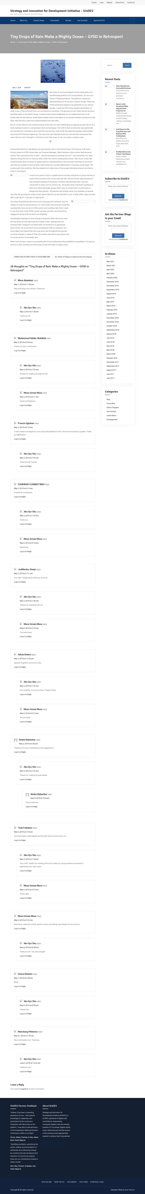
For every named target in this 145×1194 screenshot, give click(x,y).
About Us (23, 20)
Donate (94, 2)
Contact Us (131, 2)
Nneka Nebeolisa (27, 739)
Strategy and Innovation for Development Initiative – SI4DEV (51, 11)
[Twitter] (49, 1144)
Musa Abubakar (25, 280)
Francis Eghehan (26, 423)
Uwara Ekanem (25, 974)
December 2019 (113, 282)
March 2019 (111, 306)
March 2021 (111, 266)
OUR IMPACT (72, 1182)
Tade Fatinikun (25, 828)
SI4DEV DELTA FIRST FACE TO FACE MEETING (32, 257)
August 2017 (111, 370)
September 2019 (113, 290)
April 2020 (110, 274)
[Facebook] (45, 1144)
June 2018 (110, 342)
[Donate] (63, 1144)
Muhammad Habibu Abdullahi (32, 338)
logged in (24, 1089)
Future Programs (113, 407)
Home (12, 20)
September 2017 (113, 366)
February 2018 (112, 358)
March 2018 (111, 354)
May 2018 (110, 346)
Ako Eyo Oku (30, 307)
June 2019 (110, 298)
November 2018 (113, 322)
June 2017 (110, 378)
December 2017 (113, 362)
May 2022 (110, 262)
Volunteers (54, 20)
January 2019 (112, 314)
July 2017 (110, 374)
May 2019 (110, 302)
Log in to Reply (20, 293)
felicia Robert (24, 654)
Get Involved (82, 20)
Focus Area (111, 403)
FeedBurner (123, 200)
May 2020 (110, 270)
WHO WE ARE (47, 1182)
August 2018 (111, 334)
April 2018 (110, 350)
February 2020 (112, 278)
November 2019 (113, 286)
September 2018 (113, 330)
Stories (68, 20)
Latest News (111, 416)
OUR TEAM (83, 1182)
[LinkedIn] (58, 1144)
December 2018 (113, 318)
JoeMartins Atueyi (27, 569)
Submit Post (120, 2)
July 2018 (110, 338)
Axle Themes (130, 1190)
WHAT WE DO (59, 1182)
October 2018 (112, 326)
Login (101, 2)
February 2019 (112, 310)
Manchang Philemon (28, 1031)
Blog (108, 399)
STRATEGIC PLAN (96, 1182)
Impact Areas (38, 20)
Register (109, 2)
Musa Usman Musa (33, 393)
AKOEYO (27, 88)
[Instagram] (54, 1144)
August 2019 (111, 294)
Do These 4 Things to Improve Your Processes (73, 257)
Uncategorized (112, 420)
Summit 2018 (99, 20)
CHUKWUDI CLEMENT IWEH (31, 484)
